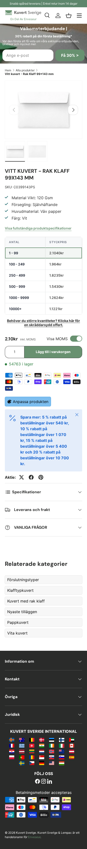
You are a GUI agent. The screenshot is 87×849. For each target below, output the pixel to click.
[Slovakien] (51, 757)
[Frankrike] (11, 745)
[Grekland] (21, 745)
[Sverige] (21, 762)
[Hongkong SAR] (31, 745)
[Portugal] (21, 757)
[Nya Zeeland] (61, 751)
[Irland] (51, 745)
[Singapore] (41, 757)
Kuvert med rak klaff (26, 601)
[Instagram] (43, 781)
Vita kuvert (17, 633)
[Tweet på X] (21, 477)
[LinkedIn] (49, 781)
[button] (68, 15)
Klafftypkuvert (20, 590)
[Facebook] (37, 781)
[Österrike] (71, 751)
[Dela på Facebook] (31, 477)
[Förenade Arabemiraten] (71, 739)
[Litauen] (31, 751)
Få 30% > (70, 55)
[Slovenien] (61, 757)
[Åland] (11, 739)
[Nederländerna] (41, 751)
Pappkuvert (18, 622)
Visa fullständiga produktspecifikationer (38, 228)
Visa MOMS (57, 338)
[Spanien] (71, 757)
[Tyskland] (41, 762)
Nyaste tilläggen (22, 611)
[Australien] (21, 739)
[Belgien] (31, 739)
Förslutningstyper (23, 579)
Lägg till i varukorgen (53, 352)
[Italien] (61, 745)
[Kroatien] (11, 751)
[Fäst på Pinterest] (41, 477)
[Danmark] (41, 739)
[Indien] (41, 745)
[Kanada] (71, 745)
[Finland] (61, 739)
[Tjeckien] (31, 762)
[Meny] (79, 15)
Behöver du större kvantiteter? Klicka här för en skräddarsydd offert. (43, 323)
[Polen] (11, 757)
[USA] (51, 762)
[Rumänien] (31, 757)
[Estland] (51, 739)
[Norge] (51, 751)
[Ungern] (61, 762)
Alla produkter (25, 70)
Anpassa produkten (30, 401)
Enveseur (34, 837)
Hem (8, 70)
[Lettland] (21, 751)
